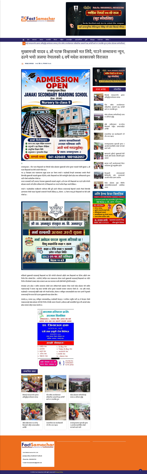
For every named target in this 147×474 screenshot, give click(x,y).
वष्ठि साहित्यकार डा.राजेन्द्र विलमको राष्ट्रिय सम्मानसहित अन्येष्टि (31, 425)
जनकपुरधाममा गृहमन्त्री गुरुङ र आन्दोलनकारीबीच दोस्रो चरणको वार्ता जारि (79, 425)
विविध (107, 40)
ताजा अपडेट (101, 89)
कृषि (86, 40)
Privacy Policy (59, 472)
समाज (41, 40)
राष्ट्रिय (61, 40)
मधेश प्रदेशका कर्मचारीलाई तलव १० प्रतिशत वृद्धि (103, 43)
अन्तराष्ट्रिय (69, 40)
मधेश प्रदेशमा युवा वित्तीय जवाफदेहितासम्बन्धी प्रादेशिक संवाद (115, 185)
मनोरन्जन (100, 40)
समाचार (34, 40)
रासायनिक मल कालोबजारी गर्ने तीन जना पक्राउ (54, 424)
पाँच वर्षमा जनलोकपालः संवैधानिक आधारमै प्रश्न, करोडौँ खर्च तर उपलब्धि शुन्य (63, 43)
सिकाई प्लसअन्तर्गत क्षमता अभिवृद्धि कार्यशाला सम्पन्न (30, 396)
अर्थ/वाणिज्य (78, 40)
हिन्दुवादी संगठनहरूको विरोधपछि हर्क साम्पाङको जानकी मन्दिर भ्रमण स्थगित (115, 175)
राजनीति (48, 40)
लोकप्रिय (117, 89)
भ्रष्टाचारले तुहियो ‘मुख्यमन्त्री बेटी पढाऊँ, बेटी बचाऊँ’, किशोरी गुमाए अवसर (115, 156)
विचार (55, 40)
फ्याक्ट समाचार (29, 63)
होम (28, 40)
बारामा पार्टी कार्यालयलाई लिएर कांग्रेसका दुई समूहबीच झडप (115, 164)
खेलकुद (92, 40)
